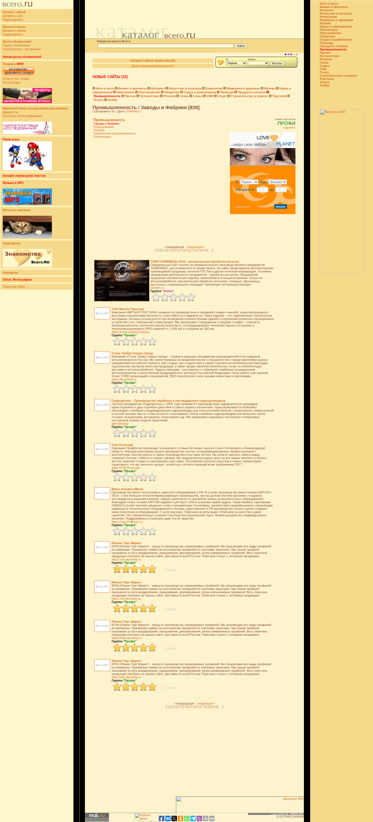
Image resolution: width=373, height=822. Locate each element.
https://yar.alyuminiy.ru (126, 559)
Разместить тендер (16, 78)
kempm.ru (157, 287)
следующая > (196, 246)
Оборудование (103, 126)
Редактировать (13, 19)
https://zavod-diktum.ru (127, 521)
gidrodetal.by (120, 423)
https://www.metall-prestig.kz (131, 332)
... (210, 250)
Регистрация (11, 82)
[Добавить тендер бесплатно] (19, 75)
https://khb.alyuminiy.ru (127, 638)
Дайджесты (10, 112)
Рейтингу (133, 111)
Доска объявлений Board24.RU (153, 66)
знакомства (242, 206)
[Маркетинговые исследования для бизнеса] (27, 133)
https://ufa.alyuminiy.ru (126, 677)
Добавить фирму (14, 30)
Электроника (102, 136)
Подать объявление (16, 45)
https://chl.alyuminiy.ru (126, 598)
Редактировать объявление (22, 49)
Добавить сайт (13, 15)
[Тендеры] (27, 102)
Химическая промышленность (114, 133)
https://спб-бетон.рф (126, 467)
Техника (99, 130)
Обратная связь (14, 286)
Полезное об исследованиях (22, 116)
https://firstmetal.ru (124, 379)
